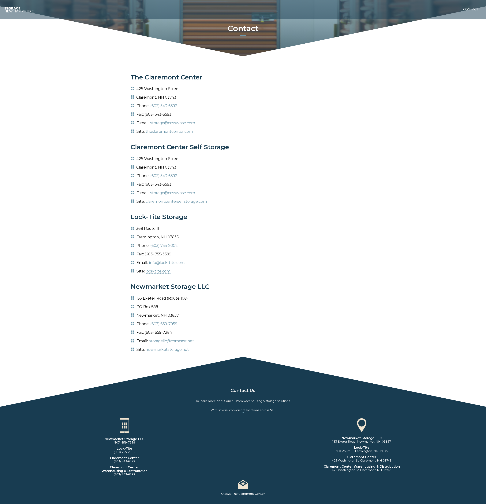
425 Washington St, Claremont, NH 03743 (361, 460)
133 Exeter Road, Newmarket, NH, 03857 (361, 441)
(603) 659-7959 (163, 324)
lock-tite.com (158, 271)
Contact (470, 9)
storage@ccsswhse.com (172, 123)
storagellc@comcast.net (171, 341)
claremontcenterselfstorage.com (176, 201)
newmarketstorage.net (167, 349)
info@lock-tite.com (167, 262)
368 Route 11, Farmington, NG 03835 (362, 451)
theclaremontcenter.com (169, 131)
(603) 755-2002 (164, 245)
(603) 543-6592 (163, 106)
